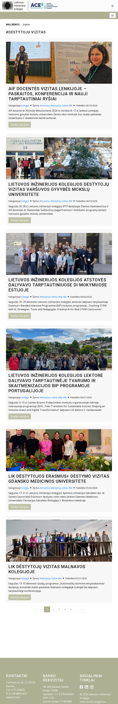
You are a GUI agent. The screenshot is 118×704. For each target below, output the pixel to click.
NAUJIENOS (13, 24)
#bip (60, 296)
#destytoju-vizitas (59, 105)
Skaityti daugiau (19, 124)
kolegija (25, 105)
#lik (70, 105)
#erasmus (45, 105)
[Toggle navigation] (113, 5)
